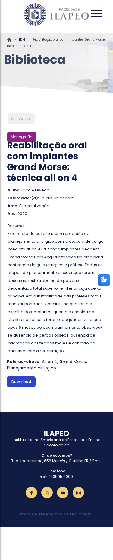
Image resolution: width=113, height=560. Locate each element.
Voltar (24, 118)
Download (21, 381)
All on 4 (49, 362)
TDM (22, 39)
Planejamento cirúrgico (31, 368)
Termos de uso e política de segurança (53, 514)
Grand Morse (72, 362)
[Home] (57, 14)
